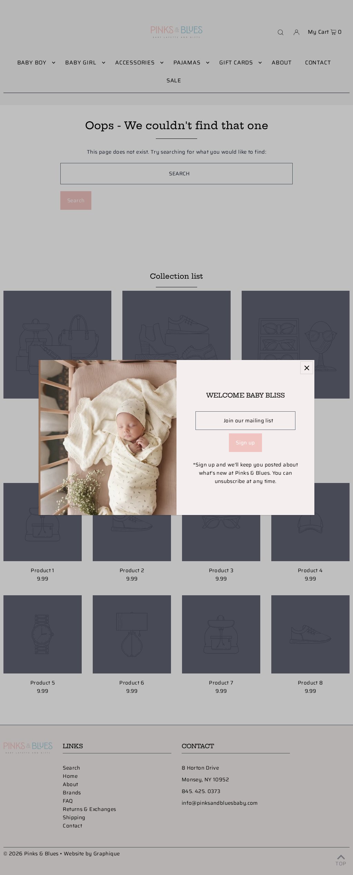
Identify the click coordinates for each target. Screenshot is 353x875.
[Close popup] (307, 368)
